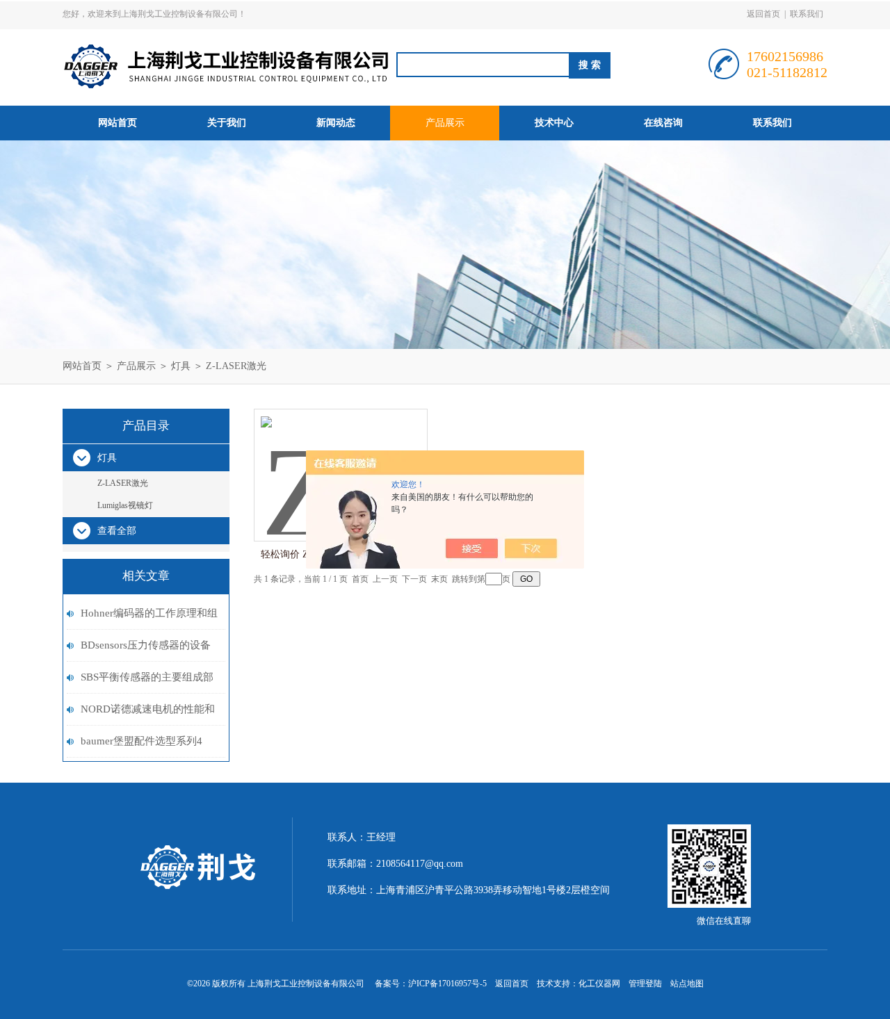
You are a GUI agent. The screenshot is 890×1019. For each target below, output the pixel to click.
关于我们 (226, 122)
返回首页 (763, 14)
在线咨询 (663, 122)
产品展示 (445, 122)
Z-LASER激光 (236, 366)
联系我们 (806, 14)
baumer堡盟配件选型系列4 (141, 741)
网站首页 (117, 122)
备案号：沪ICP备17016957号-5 (431, 983)
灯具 (181, 366)
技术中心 (554, 122)
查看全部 (116, 530)
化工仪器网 (599, 983)
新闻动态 (335, 122)
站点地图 (687, 983)
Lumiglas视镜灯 (125, 505)
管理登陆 (645, 983)
